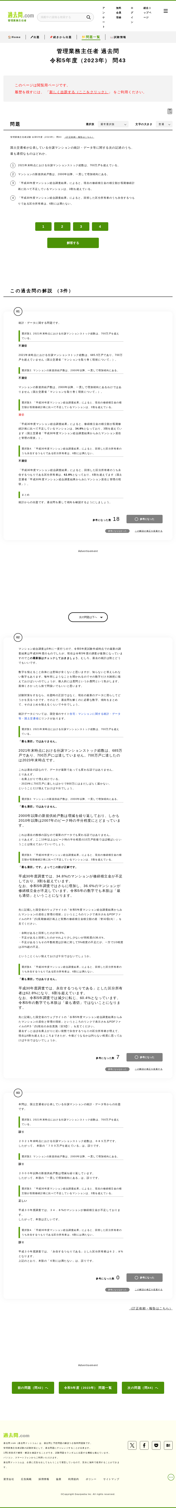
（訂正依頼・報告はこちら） (79, 137)
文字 (143, 124)
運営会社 (8, 1479)
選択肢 (90, 124)
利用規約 (73, 1479)
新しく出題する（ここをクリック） (78, 92)
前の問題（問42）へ (33, 1387)
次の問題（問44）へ (143, 1387)
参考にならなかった (117, 531)
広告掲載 (26, 1479)
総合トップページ (148, 13)
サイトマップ (111, 1479)
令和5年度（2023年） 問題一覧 (88, 1387)
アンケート (103, 17)
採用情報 (43, 1479)
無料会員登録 (119, 13)
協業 (58, 1479)
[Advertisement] (88, 578)
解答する (73, 243)
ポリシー (91, 1479)
